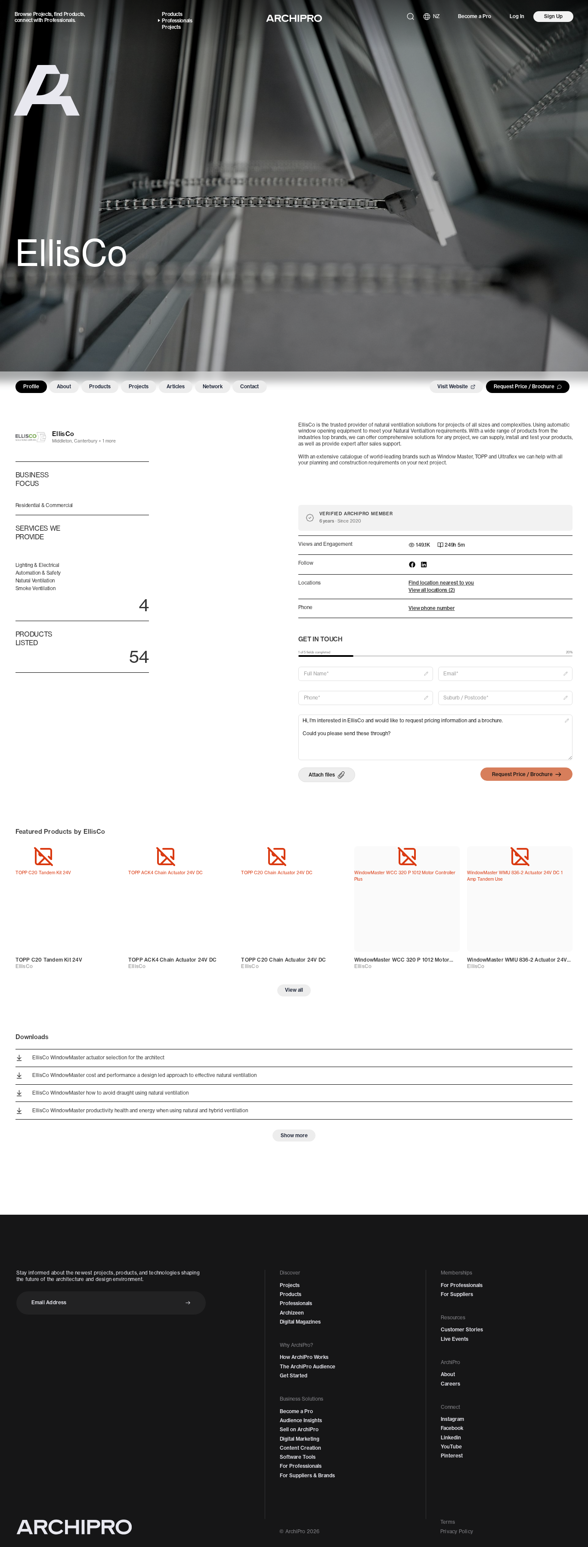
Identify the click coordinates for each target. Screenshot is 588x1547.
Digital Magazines (300, 1322)
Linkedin (451, 1438)
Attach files (322, 775)
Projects (42, 14)
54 (139, 657)
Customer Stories (462, 1330)
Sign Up (553, 16)
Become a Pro (474, 16)
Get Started (293, 1376)
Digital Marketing (299, 1439)
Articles (176, 387)
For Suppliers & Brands (307, 1476)
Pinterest (452, 1456)
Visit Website (452, 387)
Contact (249, 387)
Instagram (452, 1419)
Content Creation (300, 1448)
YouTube (451, 1447)
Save (107, 856)
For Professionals (301, 1466)
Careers (450, 1384)
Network (213, 387)
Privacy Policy (456, 1531)
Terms (447, 1522)
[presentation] (326, 774)
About (64, 387)
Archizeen (292, 1313)
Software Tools (298, 1457)
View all (294, 990)
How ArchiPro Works (304, 1357)
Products (74, 14)
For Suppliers (457, 1294)
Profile (31, 387)
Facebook (452, 1428)
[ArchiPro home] (294, 18)
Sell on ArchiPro (299, 1429)
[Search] (410, 16)
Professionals (59, 20)
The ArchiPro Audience (307, 1367)
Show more (294, 1135)
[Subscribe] (188, 1302)
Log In (517, 16)
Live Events (454, 1339)
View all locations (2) (432, 590)
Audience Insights (301, 1420)
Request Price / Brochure (524, 387)
